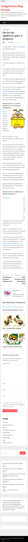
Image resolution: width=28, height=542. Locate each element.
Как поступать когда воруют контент (13, 310)
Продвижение (6, 29)
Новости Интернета (8, 435)
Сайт (4, 396)
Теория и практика (8, 442)
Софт (4, 440)
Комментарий (6, 363)
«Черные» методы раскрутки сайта (12, 347)
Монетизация (6, 432)
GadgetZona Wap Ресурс (12, 8)
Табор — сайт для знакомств (10, 490)
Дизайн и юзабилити (8, 425)
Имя (4, 383)
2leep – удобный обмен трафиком (12, 328)
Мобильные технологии (9, 430)
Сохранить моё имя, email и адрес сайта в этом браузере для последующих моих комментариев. (14, 404)
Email (4, 389)
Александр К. (11, 42)
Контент (5, 427)
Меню (4, 22)
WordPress (5, 422)
